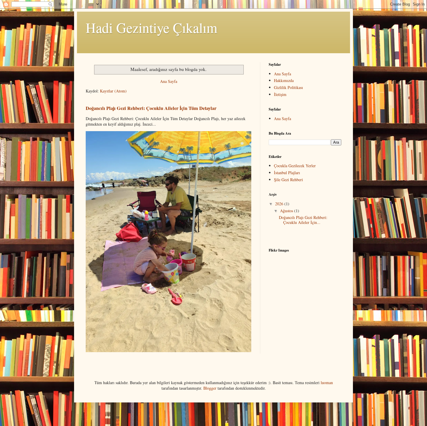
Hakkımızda (284, 80)
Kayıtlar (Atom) (113, 91)
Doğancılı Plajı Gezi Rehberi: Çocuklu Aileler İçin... (303, 220)
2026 (279, 203)
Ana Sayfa (168, 81)
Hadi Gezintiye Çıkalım (151, 27)
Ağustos (287, 210)
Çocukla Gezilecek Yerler (295, 165)
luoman (327, 382)
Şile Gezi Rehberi (288, 179)
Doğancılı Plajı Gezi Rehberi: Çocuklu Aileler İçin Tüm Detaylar (151, 108)
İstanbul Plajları (287, 172)
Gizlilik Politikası (288, 87)
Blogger (209, 388)
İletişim (280, 94)
